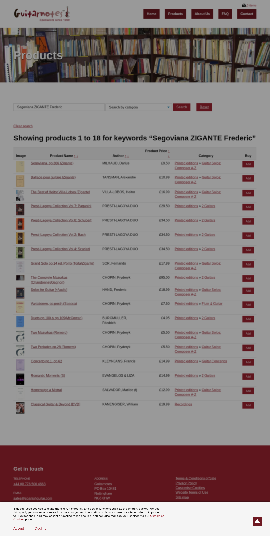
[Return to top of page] (257, 521)
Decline (40, 528)
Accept (19, 528)
